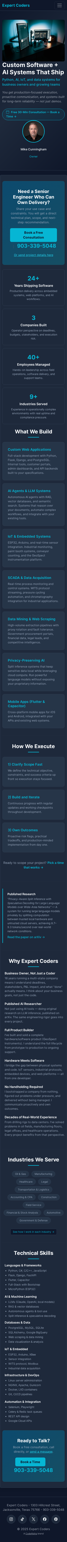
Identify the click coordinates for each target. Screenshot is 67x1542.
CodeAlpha (31, 1533)
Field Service (33, 1204)
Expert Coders (16, 5)
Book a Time (30, 1462)
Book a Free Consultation (33, 235)
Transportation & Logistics (33, 1189)
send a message (41, 1451)
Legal (44, 1181)
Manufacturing (43, 1173)
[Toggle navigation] (59, 5)
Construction (49, 1197)
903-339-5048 (36, 246)
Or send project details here (33, 255)
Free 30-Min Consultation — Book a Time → (33, 114)
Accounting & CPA (21, 1197)
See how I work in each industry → (33, 1231)
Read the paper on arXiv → (26, 937)
